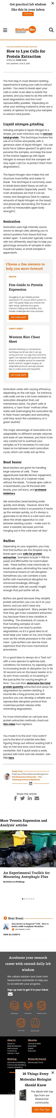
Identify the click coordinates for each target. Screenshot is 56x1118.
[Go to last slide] (4, 863)
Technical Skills (34, 1043)
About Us (11, 1043)
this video (9, 724)
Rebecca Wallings (15, 881)
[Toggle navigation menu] (5, 30)
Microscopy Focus (35, 1062)
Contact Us (12, 1051)
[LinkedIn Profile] (30, 784)
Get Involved (12, 1048)
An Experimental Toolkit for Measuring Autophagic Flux (26, 874)
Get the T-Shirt (13, 1053)
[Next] (51, 863)
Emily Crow (21, 60)
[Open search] (51, 30)
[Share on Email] (37, 799)
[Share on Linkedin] (30, 799)
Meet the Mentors (14, 1046)
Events (30, 1048)
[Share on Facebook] (15, 799)
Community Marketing (16, 1065)
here (11, 757)
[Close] (52, 1072)
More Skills (32, 1046)
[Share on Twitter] (23, 799)
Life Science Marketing (16, 1062)
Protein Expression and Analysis (22, 47)
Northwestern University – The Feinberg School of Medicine (27, 778)
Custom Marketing (15, 1067)
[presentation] (28, 848)
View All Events (11, 934)
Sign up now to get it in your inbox (27, 989)
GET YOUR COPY (18, 317)
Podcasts (32, 1051)
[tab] (22, 899)
